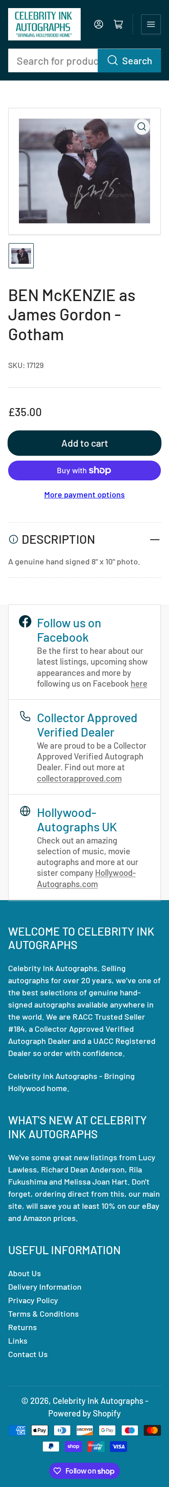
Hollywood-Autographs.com (86, 877)
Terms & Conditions (43, 1313)
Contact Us (28, 1354)
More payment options (84, 494)
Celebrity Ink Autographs (98, 1400)
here (139, 683)
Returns (22, 1327)
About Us (24, 1273)
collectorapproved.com (79, 778)
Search (137, 60)
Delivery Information (45, 1287)
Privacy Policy (33, 1300)
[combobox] (84, 60)
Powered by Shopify (84, 1413)
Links (17, 1340)
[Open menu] (151, 24)
